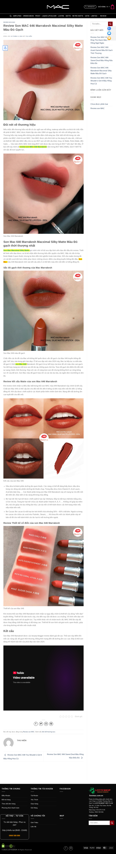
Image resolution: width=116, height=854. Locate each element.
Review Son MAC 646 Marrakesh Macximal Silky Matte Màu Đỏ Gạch (101, 70)
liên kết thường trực (48, 732)
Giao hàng (34, 804)
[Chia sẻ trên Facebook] (36, 724)
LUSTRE (61, 16)
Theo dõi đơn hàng (8, 804)
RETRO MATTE (77, 16)
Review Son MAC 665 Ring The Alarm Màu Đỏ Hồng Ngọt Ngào (100, 40)
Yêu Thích (34, 800)
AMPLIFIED (17, 16)
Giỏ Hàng (34, 808)
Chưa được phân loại (99, 104)
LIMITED (94, 16)
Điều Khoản (6, 795)
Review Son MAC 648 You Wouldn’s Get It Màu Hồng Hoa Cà (101, 81)
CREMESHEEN (28, 16)
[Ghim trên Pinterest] (51, 724)
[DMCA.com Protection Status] (8, 846)
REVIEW (103, 16)
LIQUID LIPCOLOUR (49, 16)
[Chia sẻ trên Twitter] (41, 724)
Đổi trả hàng (6, 800)
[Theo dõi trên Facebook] (66, 848)
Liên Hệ (33, 826)
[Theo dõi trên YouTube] (71, 848)
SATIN (87, 16)
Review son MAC (9, 22)
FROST (37, 16)
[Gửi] (110, 24)
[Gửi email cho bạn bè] (46, 724)
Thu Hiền (29, 36)
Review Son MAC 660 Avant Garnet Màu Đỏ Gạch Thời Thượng (102, 50)
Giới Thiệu (34, 822)
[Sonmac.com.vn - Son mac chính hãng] (58, 7)
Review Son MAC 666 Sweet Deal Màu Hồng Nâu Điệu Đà (102, 60)
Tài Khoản (34, 795)
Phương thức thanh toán (10, 808)
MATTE (68, 16)
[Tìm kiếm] (10, 16)
